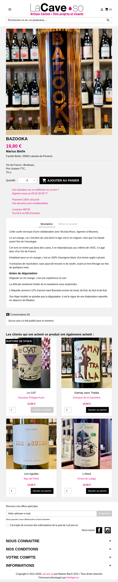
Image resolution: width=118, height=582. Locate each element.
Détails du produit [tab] (67, 224)
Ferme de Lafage (86, 478)
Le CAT (31, 392)
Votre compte (21, 557)
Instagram (108, 530)
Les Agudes (31, 473)
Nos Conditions (22, 549)
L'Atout (87, 473)
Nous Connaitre (22, 541)
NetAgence (73, 577)
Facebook (99, 530)
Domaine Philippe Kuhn (31, 397)
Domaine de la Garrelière (86, 397)
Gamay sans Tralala (86, 392)
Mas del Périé (31, 478)
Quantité (10, 180)
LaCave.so (48, 574)
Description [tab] (47, 224)
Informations (20, 565)
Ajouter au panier (60, 180)
